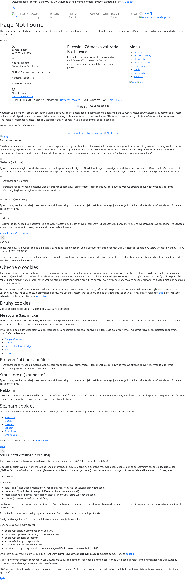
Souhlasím (22, 233)
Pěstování (94, 13)
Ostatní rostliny (35, 15)
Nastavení (112, 133)
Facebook (10, 417)
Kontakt (134, 13)
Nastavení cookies (70, 100)
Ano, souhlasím (76, 133)
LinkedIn (9, 424)
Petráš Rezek (42, 440)
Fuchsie (24, 13)
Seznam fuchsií (115, 15)
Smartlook (10, 431)
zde (161, 292)
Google (9, 420)
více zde (129, 1)
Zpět (2, 446)
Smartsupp (11, 434)
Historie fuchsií (54, 15)
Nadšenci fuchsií (74, 15)
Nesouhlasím (94, 133)
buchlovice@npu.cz (22, 96)
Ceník (105, 13)
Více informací (8, 233)
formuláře (41, 296)
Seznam (9, 427)
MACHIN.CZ (116, 100)
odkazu (130, 553)
